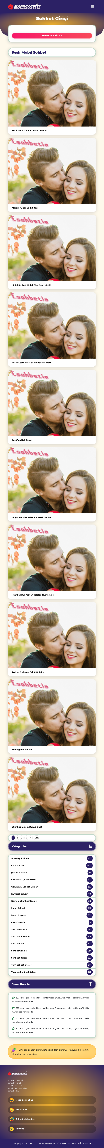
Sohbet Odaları (51, 951)
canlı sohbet (51, 865)
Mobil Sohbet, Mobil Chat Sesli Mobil (31, 285)
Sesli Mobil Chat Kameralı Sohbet (29, 130)
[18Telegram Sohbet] (52, 712)
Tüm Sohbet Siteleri (51, 965)
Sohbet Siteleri (51, 958)
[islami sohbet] (24, 6)
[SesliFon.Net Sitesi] (52, 403)
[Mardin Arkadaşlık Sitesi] (52, 171)
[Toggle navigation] (92, 6)
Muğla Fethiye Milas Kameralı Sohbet (32, 517)
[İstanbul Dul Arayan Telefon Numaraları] (52, 558)
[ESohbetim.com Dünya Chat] (52, 790)
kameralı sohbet (51, 894)
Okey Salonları (51, 922)
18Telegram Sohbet (22, 749)
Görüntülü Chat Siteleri (51, 880)
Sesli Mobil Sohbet (51, 936)
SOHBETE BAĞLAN (52, 35)
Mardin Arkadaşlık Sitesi (25, 208)
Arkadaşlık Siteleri (51, 858)
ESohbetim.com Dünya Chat (27, 827)
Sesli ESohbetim (51, 929)
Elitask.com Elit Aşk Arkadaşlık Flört (31, 362)
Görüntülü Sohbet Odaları (51, 887)
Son (37, 838)
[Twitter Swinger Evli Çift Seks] (52, 635)
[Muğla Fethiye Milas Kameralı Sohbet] (52, 480)
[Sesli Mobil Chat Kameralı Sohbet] (52, 93)
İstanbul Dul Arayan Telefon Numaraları (33, 595)
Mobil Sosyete (51, 915)
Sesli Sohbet (51, 943)
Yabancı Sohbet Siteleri (51, 972)
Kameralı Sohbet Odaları (51, 901)
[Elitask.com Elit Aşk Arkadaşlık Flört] (52, 325)
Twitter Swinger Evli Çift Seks (28, 672)
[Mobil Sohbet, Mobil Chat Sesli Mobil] (52, 248)
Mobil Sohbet (51, 908)
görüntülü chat (51, 872)
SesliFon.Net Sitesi (22, 440)
